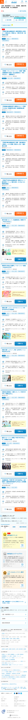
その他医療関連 (12, 659)
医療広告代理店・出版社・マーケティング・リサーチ (12, 664)
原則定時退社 (23, 676)
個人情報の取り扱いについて (13, 710)
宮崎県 (3, 618)
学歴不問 (25, 671)
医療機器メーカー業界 (15, 654)
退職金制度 (24, 675)
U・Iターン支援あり (12, 678)
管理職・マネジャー (13, 671)
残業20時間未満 (6, 622)
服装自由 (14, 673)
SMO (22, 661)
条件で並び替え (23, 11)
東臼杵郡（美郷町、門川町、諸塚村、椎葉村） (11, 638)
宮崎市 (3, 633)
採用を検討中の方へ (18, 704)
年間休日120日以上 (17, 670)
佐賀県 (6, 649)
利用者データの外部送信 (19, 705)
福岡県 (3, 649)
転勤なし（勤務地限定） (6, 673)
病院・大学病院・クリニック (15, 656)
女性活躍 (18, 673)
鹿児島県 (21, 649)
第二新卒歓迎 (4, 670)
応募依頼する (20, 64)
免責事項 (3, 700)
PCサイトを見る (4, 705)
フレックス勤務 (5, 671)
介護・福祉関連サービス (8, 614)
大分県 (17, 649)
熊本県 (13, 649)
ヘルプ (2, 697)
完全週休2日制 (5, 676)
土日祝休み (17, 676)
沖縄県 (24, 649)
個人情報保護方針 (10, 712)
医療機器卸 (4, 656)
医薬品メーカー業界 (6, 654)
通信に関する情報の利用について (20, 701)
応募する (20, 259)
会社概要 (16, 697)
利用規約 (16, 698)
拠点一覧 (3, 698)
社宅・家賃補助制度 (6, 675)
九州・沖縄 (17, 687)
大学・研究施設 (5, 659)
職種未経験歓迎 (11, 676)
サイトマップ (4, 704)
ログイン (5, 2)
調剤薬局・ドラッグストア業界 (8, 657)
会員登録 (2, 2)
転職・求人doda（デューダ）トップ (7, 687)
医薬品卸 (21, 654)
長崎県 (10, 649)
